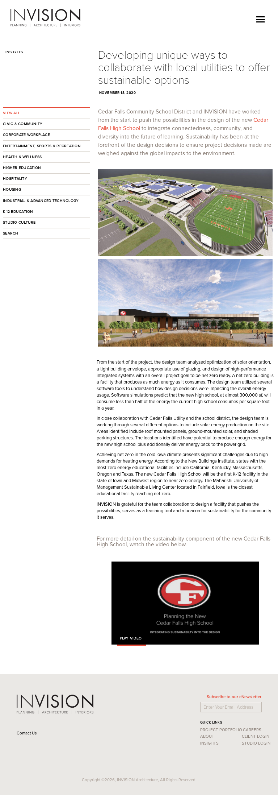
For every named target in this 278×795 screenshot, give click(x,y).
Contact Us (27, 733)
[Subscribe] (263, 705)
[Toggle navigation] (260, 18)
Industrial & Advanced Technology (41, 200)
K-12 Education (18, 211)
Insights (13, 52)
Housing (12, 189)
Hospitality (15, 178)
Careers (252, 730)
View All (11, 113)
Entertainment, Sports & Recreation (42, 146)
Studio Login (256, 743)
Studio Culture (19, 222)
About (207, 736)
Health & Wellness (22, 157)
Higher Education (22, 167)
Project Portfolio (221, 730)
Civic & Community (22, 124)
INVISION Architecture (45, 18)
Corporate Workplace (26, 134)
